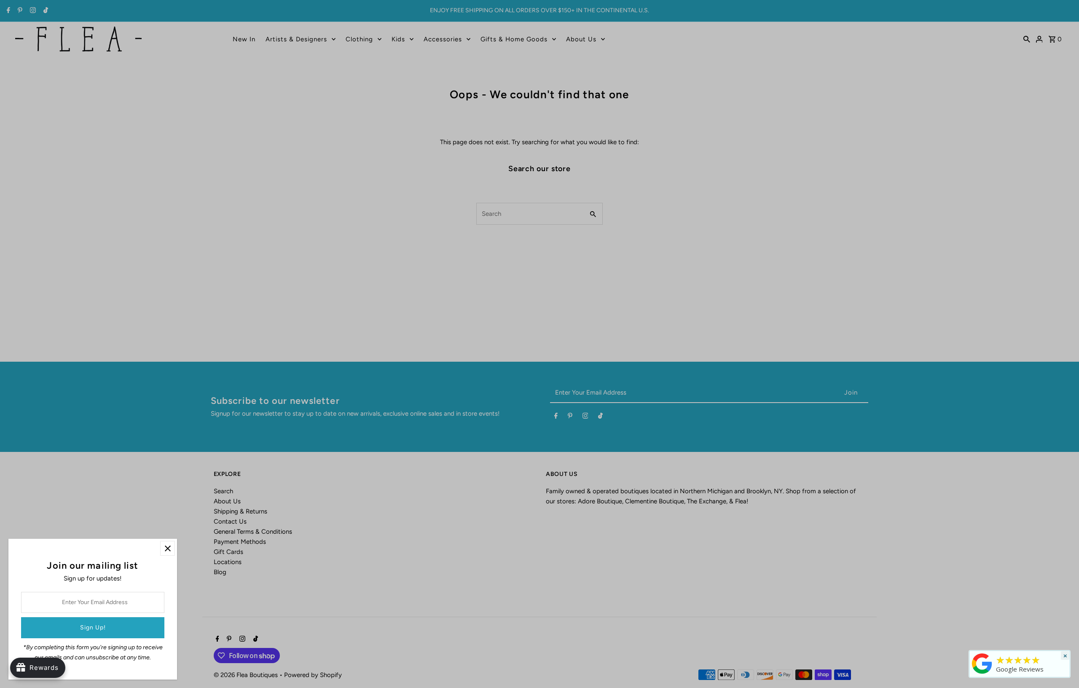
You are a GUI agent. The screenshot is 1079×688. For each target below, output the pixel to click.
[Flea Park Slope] (982, 673)
